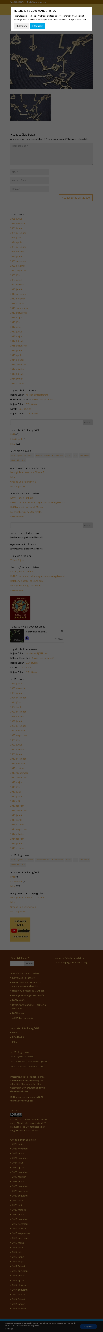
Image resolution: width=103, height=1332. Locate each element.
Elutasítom (21, 25)
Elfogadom (37, 25)
